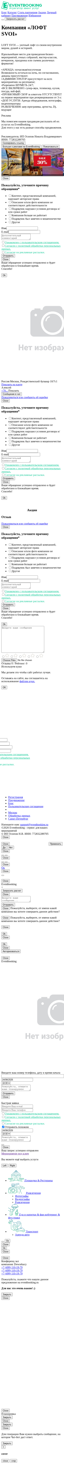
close (5, 1461)
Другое (16, 222)
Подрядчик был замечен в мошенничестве (36, 218)
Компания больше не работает (29, 215)
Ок (3, 867)
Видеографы (22, 1199)
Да (4, 847)
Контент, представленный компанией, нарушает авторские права (32, 197)
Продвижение (19, 15)
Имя (3, 228)
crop (13, 1461)
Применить (55, 844)
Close (5, 178)
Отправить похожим (17, 1127)
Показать (13, 390)
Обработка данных (19, 815)
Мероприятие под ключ (15, 1153)
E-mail (5, 231)
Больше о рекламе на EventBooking (21, 146)
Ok (4, 275)
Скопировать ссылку (13, 143)
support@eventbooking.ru (34, 824)
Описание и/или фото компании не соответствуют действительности (30, 204)
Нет (11, 847)
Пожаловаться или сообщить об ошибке (24, 397)
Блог (4, 12)
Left (4, 1165)
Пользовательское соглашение (25, 806)
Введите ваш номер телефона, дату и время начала (30, 1072)
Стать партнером (27, 12)
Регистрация (15, 797)
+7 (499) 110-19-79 (12, 1267)
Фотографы (22, 1196)
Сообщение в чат (11, 394)
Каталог (12, 12)
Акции (42, 12)
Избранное (35, 15)
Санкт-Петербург (18, 818)
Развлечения (22, 1202)
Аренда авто (22, 1234)
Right (12, 1165)
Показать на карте (11, 384)
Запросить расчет (15, 19)
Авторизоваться (11, 951)
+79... (4, 390)
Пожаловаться (50, 146)
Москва (12, 812)
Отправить (8, 255)
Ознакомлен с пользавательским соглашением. (32, 242)
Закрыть (7, 1294)
